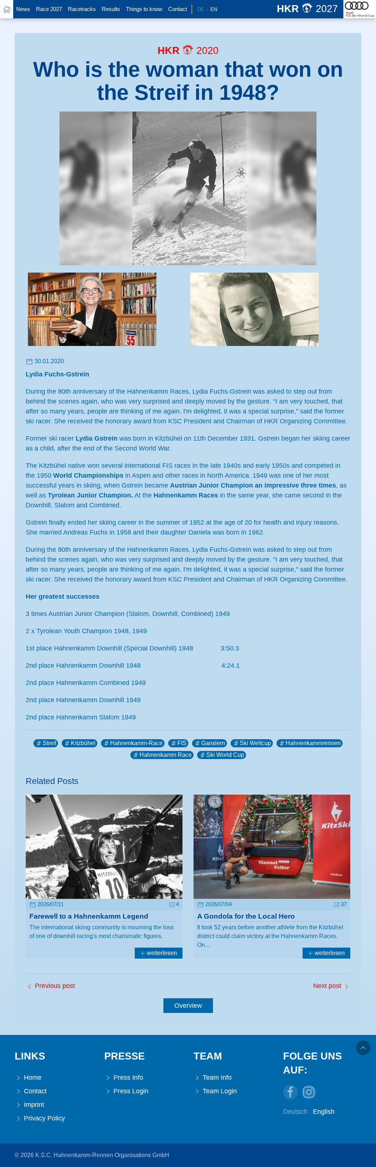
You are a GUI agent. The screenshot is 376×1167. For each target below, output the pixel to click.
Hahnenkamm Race (166, 755)
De (201, 9)
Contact (177, 9)
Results (111, 9)
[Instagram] (308, 1092)
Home (31, 1077)
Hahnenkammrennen (313, 743)
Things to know (144, 9)
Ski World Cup (225, 755)
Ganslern (213, 743)
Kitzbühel (83, 743)
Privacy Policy (43, 1118)
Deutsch (295, 1111)
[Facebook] (290, 1092)
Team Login (219, 1091)
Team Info (216, 1077)
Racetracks (82, 9)
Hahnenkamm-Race (136, 743)
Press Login (130, 1091)
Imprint (33, 1104)
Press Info (127, 1077)
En (213, 9)
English (324, 1111)
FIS (182, 743)
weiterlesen (161, 953)
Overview (188, 1005)
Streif (49, 743)
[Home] (6, 9)
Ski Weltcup (255, 743)
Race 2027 (49, 9)
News (23, 9)
